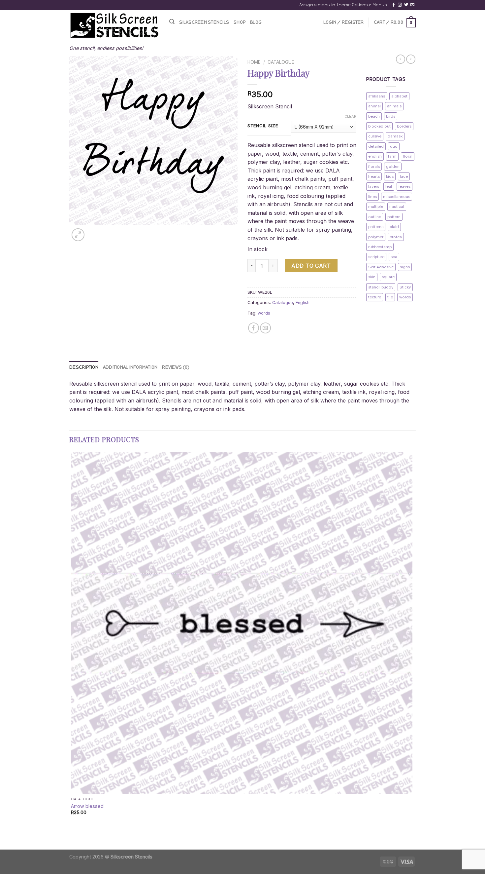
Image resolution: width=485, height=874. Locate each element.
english (375, 156)
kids (390, 176)
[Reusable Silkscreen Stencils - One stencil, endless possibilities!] (114, 26)
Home (254, 62)
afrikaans (376, 96)
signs (405, 267)
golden (393, 166)
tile (390, 297)
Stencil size (262, 126)
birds (390, 116)
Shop (239, 22)
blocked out (379, 126)
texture (374, 297)
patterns (375, 226)
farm (392, 156)
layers (373, 186)
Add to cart (311, 265)
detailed (376, 146)
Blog (256, 22)
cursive (374, 136)
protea (396, 237)
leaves (404, 186)
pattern (394, 216)
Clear (350, 116)
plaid (394, 226)
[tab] (83, 367)
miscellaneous (396, 196)
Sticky (405, 287)
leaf (388, 186)
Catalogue (281, 62)
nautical (396, 206)
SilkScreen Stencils (204, 22)
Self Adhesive (381, 267)
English (302, 302)
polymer (375, 237)
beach (374, 116)
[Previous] (72, 838)
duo (394, 146)
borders (404, 126)
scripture (376, 256)
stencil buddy (380, 287)
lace (404, 176)
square (388, 277)
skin (371, 277)
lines (372, 196)
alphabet (399, 96)
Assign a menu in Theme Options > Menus (343, 4)
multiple (375, 206)
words (264, 313)
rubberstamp (380, 247)
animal (374, 106)
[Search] (172, 21)
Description (83, 367)
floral (407, 156)
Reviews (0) (175, 367)
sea (394, 256)
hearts (374, 176)
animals (394, 106)
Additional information (130, 367)
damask (395, 136)
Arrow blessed (87, 806)
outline (374, 216)
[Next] (93, 231)
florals (374, 166)
